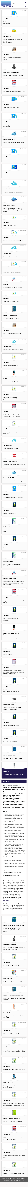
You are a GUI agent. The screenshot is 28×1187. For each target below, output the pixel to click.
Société (13, 1178)
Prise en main (18, 1180)
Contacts (12, 1180)
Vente (23, 1180)
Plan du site (8, 1178)
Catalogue (18, 1178)
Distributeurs (6, 1180)
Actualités (23, 1178)
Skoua (16, 1184)
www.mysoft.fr (6, 900)
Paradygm (12, 1184)
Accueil (3, 1178)
